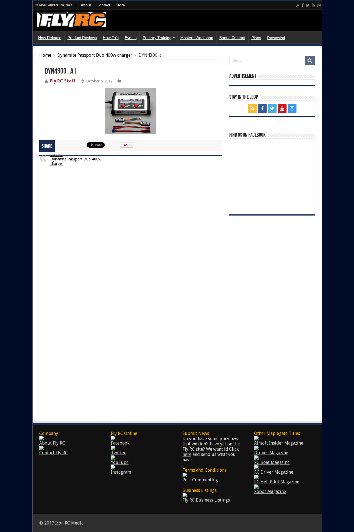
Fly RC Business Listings (206, 500)
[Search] (310, 60)
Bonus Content (232, 37)
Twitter (118, 452)
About (86, 5)
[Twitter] (307, 5)
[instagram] (319, 5)
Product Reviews (82, 37)
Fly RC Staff (63, 81)
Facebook (120, 443)
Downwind (276, 37)
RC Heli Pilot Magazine (276, 481)
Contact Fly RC (53, 452)
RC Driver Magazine (273, 472)
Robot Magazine (270, 491)
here (187, 454)
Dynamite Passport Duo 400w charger (94, 55)
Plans (256, 37)
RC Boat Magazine (272, 462)
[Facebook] (302, 5)
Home (45, 55)
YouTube (120, 462)
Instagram (121, 472)
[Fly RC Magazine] (71, 19)
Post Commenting (200, 479)
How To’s (111, 37)
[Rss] (298, 5)
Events (131, 37)
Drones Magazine (271, 452)
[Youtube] (313, 5)
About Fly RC (52, 443)
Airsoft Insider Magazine (278, 443)
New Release (49, 37)
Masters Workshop (196, 37)
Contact (103, 5)
